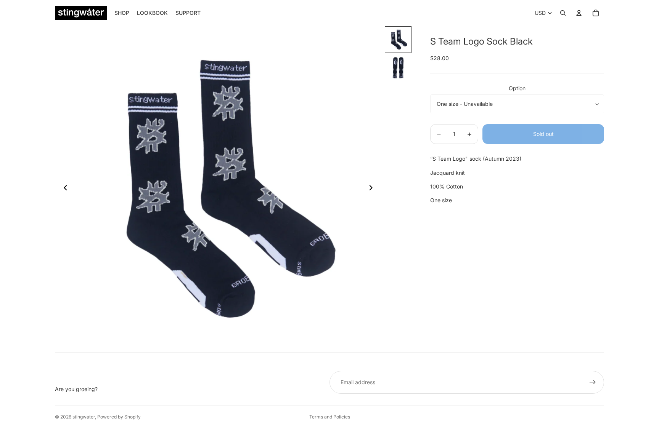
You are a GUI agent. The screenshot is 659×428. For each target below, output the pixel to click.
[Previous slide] (63, 188)
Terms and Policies (329, 417)
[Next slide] (373, 188)
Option (517, 88)
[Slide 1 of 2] (398, 39)
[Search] (563, 13)
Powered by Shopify (119, 417)
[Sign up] (593, 382)
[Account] (579, 13)
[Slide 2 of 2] (398, 67)
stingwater (83, 417)
